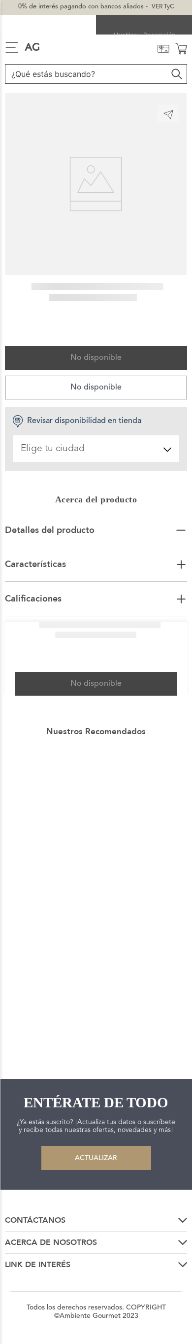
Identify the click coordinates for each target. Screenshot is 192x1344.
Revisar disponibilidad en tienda (84, 421)
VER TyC (163, 7)
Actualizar (96, 1158)
